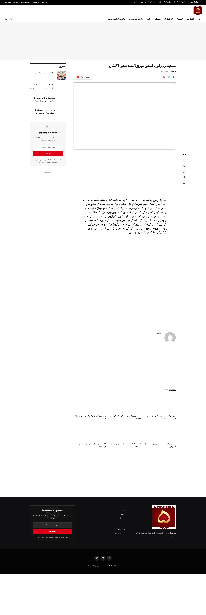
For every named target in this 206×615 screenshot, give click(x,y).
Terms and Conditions (11, 2)
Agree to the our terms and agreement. (51, 538)
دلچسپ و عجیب (136, 19)
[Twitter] (184, 166)
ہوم (199, 19)
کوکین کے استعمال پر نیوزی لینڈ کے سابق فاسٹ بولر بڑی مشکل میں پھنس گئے (160, 2)
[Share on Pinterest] (164, 77)
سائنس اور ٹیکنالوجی (116, 19)
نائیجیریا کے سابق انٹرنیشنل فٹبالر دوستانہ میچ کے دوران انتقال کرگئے (91, 445)
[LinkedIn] (184, 171)
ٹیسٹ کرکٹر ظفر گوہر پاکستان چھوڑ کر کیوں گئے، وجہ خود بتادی (125, 445)
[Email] (184, 182)
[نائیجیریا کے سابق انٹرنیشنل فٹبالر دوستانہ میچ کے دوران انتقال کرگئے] (90, 432)
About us (44, 2)
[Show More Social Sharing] (159, 77)
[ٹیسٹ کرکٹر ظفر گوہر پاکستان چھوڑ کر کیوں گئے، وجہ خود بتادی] (125, 432)
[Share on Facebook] (173, 77)
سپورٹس (157, 19)
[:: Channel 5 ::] (197, 10)
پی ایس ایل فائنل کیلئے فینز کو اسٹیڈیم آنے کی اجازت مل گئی (90, 417)
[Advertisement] (103, 10)
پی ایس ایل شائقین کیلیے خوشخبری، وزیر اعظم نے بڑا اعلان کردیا (160, 445)
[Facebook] (184, 160)
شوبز (148, 19)
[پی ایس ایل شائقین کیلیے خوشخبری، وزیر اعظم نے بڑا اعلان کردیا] (160, 432)
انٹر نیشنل (168, 19)
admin (174, 71)
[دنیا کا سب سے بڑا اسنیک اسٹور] (61, 75)
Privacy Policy (25, 2)
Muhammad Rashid (107, 566)
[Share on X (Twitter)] (169, 77)
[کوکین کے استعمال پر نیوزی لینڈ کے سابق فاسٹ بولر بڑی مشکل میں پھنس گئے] (160, 404)
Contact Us (36, 2)
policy (56, 538)
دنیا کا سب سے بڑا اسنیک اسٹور (45, 73)
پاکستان (180, 19)
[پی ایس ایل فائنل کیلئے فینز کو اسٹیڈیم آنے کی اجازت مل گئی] (90, 404)
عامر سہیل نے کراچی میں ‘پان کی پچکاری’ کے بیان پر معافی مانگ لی (125, 417)
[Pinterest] (184, 177)
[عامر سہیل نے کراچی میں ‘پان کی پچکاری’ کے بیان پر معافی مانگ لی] (125, 404)
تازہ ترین (190, 19)
